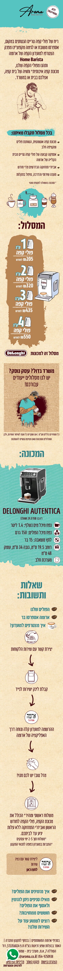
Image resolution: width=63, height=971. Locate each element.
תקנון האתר (32, 961)
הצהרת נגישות (49, 961)
